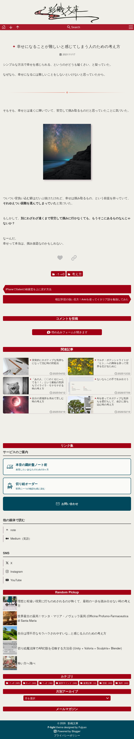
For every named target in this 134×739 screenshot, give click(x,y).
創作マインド (67, 682)
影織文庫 (73, 723)
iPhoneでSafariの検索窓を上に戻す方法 (28, 289)
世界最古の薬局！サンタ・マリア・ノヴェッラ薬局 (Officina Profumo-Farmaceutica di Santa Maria (73, 618)
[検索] (69, 27)
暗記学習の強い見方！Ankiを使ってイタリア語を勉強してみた (91, 299)
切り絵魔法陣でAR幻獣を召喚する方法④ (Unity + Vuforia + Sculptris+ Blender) (70, 648)
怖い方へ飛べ (26, 663)
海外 (123, 682)
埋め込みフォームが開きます (69, 332)
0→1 (31, 682)
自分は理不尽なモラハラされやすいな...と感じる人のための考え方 (62, 633)
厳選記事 (89, 682)
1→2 (47, 682)
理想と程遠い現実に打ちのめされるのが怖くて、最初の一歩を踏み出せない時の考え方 (74, 603)
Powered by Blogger (68, 731)
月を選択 (30, 698)
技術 (107, 682)
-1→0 (60, 273)
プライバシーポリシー (67, 735)
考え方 (76, 273)
